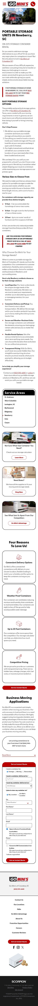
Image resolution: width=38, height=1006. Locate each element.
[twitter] (22, 948)
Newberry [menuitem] (8, 415)
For (7, 799)
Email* (8, 821)
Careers (19, 928)
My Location (13, 794)
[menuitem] (19, 900)
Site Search (19, 990)
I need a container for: (13, 769)
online (30, 373)
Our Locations (19, 905)
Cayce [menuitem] (7, 423)
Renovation (28, 771)
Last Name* (10, 814)
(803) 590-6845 (20, 373)
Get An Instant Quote (19, 688)
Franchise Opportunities (19, 923)
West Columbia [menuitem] (10, 401)
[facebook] (13, 948)
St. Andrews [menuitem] (9, 397)
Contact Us (19, 900)
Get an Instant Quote (17, 860)
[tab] (30, 397)
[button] (4, 4)
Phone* (8, 838)
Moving (19, 771)
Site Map (10, 988)
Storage (11, 771)
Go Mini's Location (22, 794)
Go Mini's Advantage (19, 914)
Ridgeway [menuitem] (8, 412)
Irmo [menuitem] (6, 419)
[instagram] (18, 948)
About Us (19, 919)
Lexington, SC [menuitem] (10, 404)
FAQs (19, 909)
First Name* (10, 807)
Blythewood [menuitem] (9, 408)
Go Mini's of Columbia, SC (21, 111)
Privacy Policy (27, 988)
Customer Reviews (19, 933)
